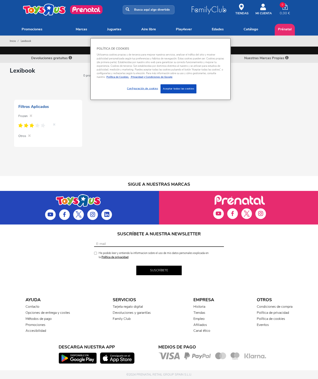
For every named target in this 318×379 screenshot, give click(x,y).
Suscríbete (159, 270)
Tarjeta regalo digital (128, 306)
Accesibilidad (36, 330)
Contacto (32, 306)
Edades (218, 29)
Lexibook (26, 41)
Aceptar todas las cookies (178, 88)
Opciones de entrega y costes (48, 312)
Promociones (32, 29)
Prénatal (285, 29)
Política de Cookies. (117, 77)
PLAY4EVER (184, 29)
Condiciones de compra (274, 306)
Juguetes (114, 29)
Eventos (263, 324)
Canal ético (201, 330)
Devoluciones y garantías (132, 312)
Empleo (199, 318)
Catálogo (251, 29)
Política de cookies (271, 318)
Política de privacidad (114, 257)
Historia (199, 306)
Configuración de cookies (142, 88)
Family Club (122, 318)
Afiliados (200, 324)
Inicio (13, 41)
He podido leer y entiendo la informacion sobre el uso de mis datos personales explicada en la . (154, 255)
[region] (160, 69)
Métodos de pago (39, 318)
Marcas (81, 29)
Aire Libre (148, 29)
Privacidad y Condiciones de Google (151, 77)
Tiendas (199, 312)
